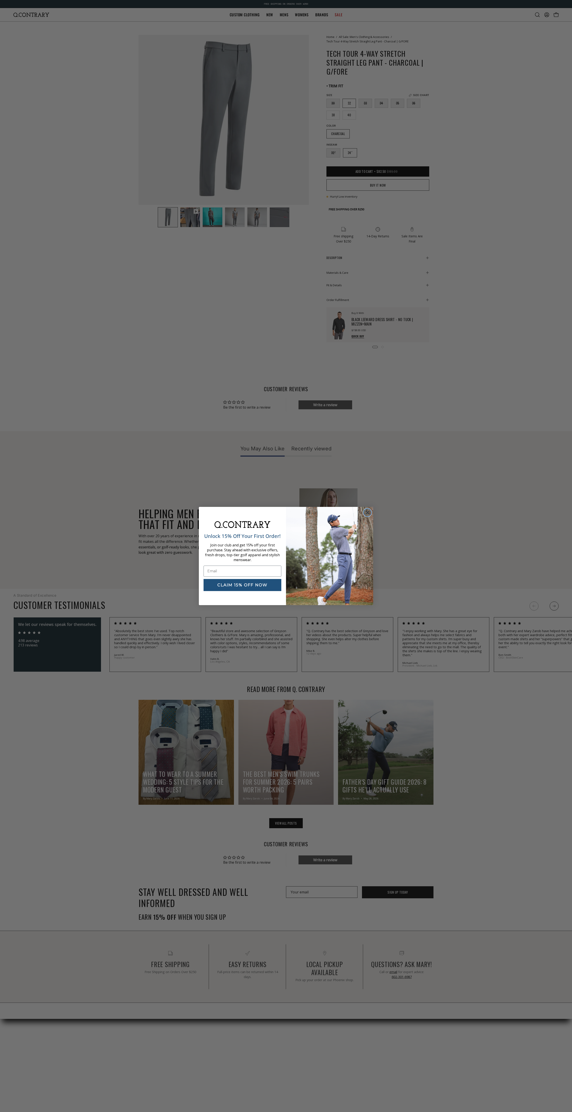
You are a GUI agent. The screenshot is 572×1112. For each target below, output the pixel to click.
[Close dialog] (367, 512)
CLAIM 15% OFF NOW (242, 585)
